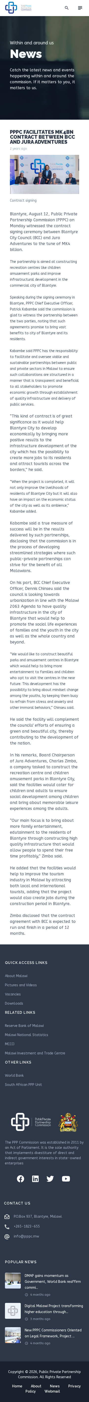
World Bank (14, 1075)
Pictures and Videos (21, 985)
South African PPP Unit (23, 1085)
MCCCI (9, 1044)
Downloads (14, 1003)
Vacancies (13, 994)
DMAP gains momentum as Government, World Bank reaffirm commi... (53, 1282)
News (55, 1386)
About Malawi (16, 976)
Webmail (52, 1391)
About (36, 1386)
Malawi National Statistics (26, 1035)
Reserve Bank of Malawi (24, 1026)
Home (17, 1386)
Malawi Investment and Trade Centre (35, 1053)
